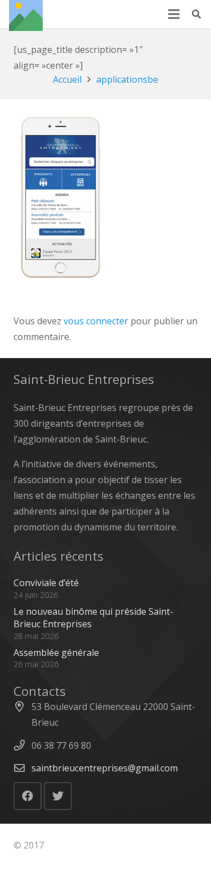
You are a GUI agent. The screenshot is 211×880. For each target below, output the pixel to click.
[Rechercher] (196, 14)
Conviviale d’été (46, 583)
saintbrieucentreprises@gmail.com (105, 768)
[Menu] (174, 14)
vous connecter (96, 321)
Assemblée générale (56, 652)
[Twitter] (58, 796)
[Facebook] (28, 796)
